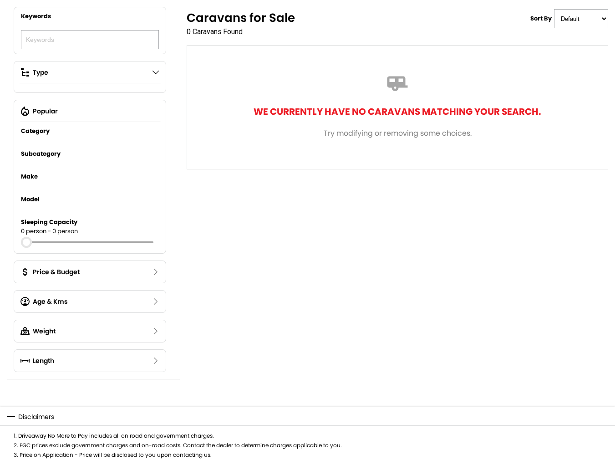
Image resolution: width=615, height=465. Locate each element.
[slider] (26, 242)
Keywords (36, 16)
